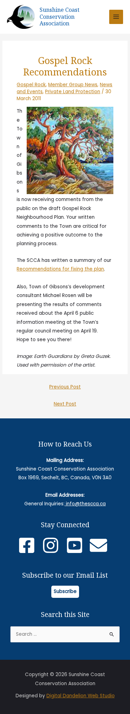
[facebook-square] (29, 545)
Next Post (65, 404)
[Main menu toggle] (116, 17)
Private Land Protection (72, 91)
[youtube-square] (77, 545)
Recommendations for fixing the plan (60, 269)
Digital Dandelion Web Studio (80, 695)
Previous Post (65, 387)
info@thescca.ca (85, 503)
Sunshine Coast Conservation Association (59, 16)
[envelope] (101, 545)
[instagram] (53, 545)
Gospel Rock (31, 84)
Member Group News (72, 84)
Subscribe (65, 591)
